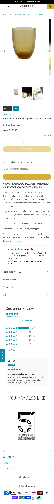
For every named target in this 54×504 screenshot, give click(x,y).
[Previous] (4, 51)
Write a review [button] (26, 320)
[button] (9, 125)
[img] (27, 369)
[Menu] (1, 6)
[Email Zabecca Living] (34, 478)
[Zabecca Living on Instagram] (29, 478)
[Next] (49, 51)
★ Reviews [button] (2, 355)
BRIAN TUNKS (8, 114)
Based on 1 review (13, 316)
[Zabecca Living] (27, 6)
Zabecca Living (30, 486)
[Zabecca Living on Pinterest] (25, 478)
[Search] (44, 6)
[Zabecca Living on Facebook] (20, 478)
